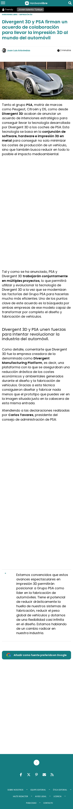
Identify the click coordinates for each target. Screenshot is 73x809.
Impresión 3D (25, 14)
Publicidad (31, 803)
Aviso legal (40, 796)
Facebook (21, 775)
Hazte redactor (20, 796)
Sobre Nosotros (15, 790)
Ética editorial (60, 790)
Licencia (57, 796)
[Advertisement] (36, 195)
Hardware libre (9, 14)
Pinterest (36, 775)
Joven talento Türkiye (30, 9)
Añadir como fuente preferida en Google (40, 655)
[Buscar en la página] (70, 3)
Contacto (48, 803)
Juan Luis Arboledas (18, 50)
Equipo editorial (38, 790)
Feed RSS (52, 775)
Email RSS (44, 775)
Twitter (29, 775)
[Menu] (3, 3)
